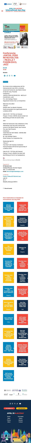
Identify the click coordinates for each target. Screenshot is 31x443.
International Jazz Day (15, 10)
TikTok (17, 403)
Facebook (10, 403)
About (8, 422)
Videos (20, 418)
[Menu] (2, 11)
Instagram (12, 403)
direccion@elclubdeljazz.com (15, 171)
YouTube (20, 403)
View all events (8, 188)
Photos (9, 420)
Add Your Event (21, 408)
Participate (20, 416)
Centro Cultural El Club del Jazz (12, 176)
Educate (21, 420)
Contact (21, 422)
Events (9, 416)
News (9, 418)
